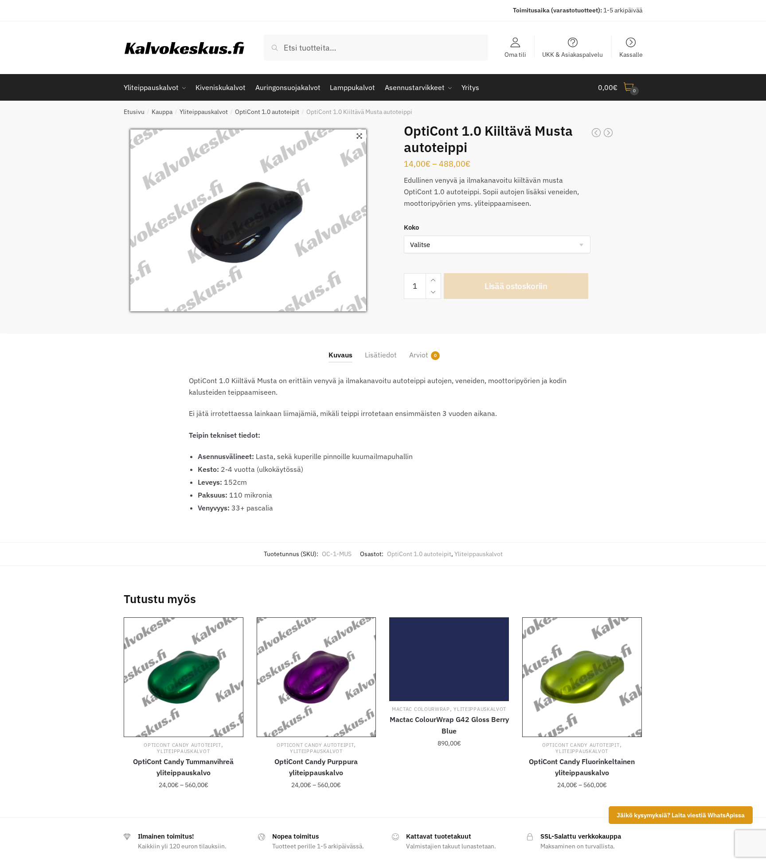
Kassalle (631, 54)
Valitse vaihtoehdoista (183, 803)
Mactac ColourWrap (421, 709)
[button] (359, 136)
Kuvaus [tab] (340, 354)
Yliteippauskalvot (204, 112)
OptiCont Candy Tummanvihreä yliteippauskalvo (183, 767)
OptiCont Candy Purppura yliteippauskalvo (316, 767)
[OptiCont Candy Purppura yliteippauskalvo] (316, 677)
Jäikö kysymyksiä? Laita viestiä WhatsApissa (681, 815)
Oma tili (515, 54)
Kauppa (162, 112)
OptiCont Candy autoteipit (182, 745)
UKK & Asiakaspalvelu (572, 54)
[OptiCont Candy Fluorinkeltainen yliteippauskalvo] (582, 677)
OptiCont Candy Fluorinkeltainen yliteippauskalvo (582, 767)
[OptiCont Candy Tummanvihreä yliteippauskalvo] (183, 677)
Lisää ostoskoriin (516, 286)
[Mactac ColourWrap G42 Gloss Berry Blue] (449, 659)
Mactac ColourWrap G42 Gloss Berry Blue (449, 725)
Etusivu (134, 112)
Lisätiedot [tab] (381, 354)
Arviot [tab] (418, 354)
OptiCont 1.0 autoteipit (267, 112)
